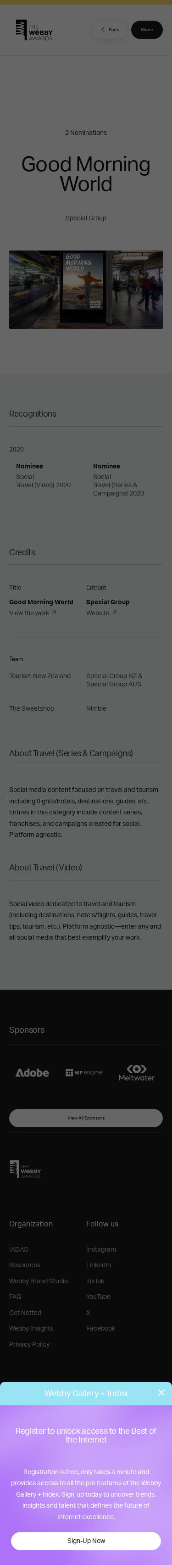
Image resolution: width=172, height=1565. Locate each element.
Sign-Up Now (86, 1541)
